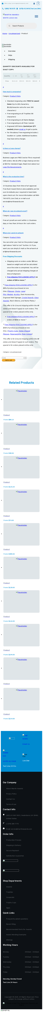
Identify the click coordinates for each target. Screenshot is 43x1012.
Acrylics (17, 295)
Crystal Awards (27, 298)
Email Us (26, 744)
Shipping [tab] (11, 60)
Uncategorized (14, 34)
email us (22, 129)
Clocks (17, 291)
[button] (21, 89)
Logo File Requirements (12, 167)
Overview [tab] (11, 51)
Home (4, 34)
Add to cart (8, 360)
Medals (10, 295)
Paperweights (15, 334)
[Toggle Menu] (36, 16)
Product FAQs (15, 96)
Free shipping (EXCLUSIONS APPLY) (21, 277)
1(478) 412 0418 (9, 761)
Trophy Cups (13, 331)
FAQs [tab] (10, 55)
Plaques (11, 291)
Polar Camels (27, 334)
